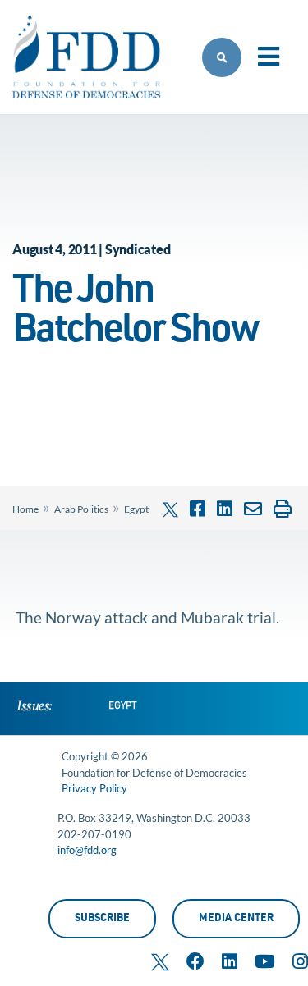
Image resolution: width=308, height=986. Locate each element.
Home (25, 509)
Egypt (136, 509)
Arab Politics (81, 509)
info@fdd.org (87, 849)
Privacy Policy (94, 788)
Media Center (236, 919)
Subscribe (102, 919)
